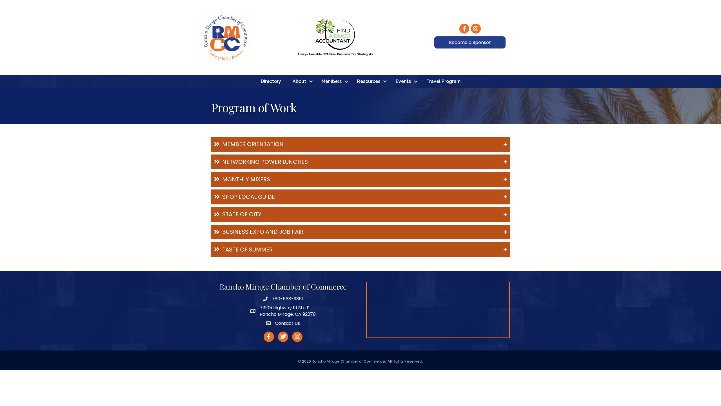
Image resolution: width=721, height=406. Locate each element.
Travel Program (443, 81)
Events (403, 81)
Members (332, 81)
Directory (271, 81)
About (299, 81)
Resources (368, 81)
